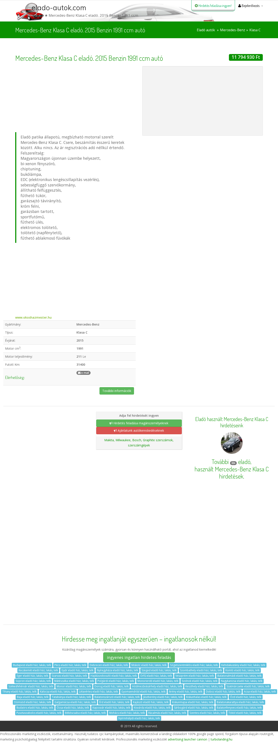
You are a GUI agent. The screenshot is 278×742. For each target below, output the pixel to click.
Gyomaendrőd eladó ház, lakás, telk (143, 691)
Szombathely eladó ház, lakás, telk (201, 670)
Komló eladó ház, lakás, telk (242, 670)
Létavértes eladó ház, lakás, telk (98, 691)
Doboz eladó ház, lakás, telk (223, 691)
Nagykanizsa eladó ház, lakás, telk (241, 681)
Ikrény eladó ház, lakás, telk (185, 691)
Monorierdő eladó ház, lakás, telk (157, 681)
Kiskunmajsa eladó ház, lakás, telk (192, 702)
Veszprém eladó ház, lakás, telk (194, 676)
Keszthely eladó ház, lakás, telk (204, 686)
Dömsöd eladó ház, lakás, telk (32, 702)
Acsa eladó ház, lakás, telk (260, 691)
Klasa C (255, 30)
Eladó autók (206, 30)
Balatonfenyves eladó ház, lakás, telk (239, 707)
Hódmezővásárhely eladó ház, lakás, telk (157, 686)
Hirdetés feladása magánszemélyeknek (140, 423)
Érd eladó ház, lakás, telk (114, 702)
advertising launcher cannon (187, 739)
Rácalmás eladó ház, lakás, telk (167, 713)
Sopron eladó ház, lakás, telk (33, 681)
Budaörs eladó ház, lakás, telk (35, 707)
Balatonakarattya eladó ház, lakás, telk (240, 702)
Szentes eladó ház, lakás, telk (207, 713)
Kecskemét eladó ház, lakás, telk (38, 670)
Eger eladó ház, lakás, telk (32, 676)
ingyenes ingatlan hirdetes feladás (139, 657)
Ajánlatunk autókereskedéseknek (140, 430)
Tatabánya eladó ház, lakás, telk (71, 697)
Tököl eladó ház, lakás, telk (244, 713)
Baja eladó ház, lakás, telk (32, 697)
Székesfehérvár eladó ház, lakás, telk (30, 686)
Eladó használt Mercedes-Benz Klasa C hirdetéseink (231, 422)
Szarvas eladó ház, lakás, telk (69, 676)
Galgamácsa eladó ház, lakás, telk (75, 702)
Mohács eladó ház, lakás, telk (127, 713)
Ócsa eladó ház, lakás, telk (73, 707)
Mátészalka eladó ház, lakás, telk (74, 681)
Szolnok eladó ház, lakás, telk (199, 681)
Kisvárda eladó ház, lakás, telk (152, 707)
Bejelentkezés (250, 5)
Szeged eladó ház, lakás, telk (159, 670)
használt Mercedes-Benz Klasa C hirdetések (232, 472)
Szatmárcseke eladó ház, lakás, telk (248, 686)
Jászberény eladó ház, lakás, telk (163, 697)
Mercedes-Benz (232, 30)
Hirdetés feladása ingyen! (215, 5)
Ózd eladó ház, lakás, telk (245, 697)
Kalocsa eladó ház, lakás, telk (58, 691)
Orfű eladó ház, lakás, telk (156, 676)
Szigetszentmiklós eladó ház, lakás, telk (194, 665)
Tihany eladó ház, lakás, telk (19, 691)
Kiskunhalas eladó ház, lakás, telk (206, 697)
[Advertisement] (75, 96)
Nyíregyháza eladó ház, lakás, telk (117, 670)
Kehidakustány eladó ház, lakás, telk (243, 665)
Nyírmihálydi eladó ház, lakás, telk (139, 718)
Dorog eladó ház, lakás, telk (111, 686)
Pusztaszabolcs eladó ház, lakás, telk (39, 713)
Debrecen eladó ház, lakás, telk (109, 665)
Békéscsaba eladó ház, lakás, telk (85, 713)
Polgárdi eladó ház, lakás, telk (116, 681)
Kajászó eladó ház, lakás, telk (151, 702)
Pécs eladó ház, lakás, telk (70, 665)
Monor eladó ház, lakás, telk (74, 686)
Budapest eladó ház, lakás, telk (32, 665)
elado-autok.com (58, 7)
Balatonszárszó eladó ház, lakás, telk (117, 697)
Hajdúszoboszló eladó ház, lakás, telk (114, 676)
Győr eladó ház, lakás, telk (77, 670)
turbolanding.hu (221, 739)
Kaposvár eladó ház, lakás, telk (111, 707)
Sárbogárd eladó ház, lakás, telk (193, 707)
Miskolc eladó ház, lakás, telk (149, 665)
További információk (116, 391)
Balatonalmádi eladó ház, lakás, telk (239, 676)
